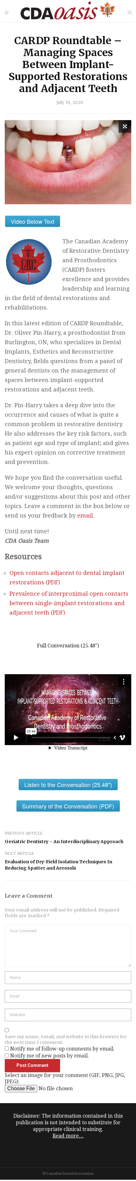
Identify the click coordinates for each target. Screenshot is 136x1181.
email (85, 515)
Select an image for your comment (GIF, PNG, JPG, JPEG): (65, 1078)
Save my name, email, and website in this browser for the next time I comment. (66, 1039)
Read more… (68, 1136)
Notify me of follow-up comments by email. (62, 1049)
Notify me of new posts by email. (49, 1056)
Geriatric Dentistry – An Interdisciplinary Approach (64, 841)
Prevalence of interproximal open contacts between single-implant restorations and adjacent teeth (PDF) (68, 603)
